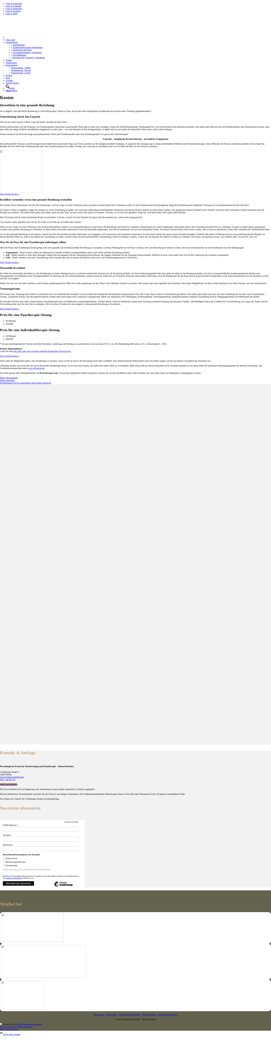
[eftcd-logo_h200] (32, 941)
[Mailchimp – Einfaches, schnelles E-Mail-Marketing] (63, 886)
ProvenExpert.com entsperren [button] (29, 1024)
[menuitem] (138, 37)
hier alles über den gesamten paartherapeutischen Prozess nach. (42, 351)
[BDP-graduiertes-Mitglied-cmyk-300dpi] (43, 977)
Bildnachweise (149, 1014)
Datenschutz (111, 1014)
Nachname (8, 845)
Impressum (99, 1014)
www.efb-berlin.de (36, 368)
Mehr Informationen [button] (9, 378)
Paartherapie (11, 865)
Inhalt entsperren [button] (7, 380)
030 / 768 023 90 (7, 779)
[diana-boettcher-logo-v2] (21, 32)
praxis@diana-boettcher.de (12, 777)
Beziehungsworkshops (16, 862)
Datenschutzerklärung (14, 878)
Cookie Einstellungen (167, 1014)
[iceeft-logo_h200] (22, 1008)
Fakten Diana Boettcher (129, 1014)
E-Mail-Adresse (10, 825)
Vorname (7, 835)
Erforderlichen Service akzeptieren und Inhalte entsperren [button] (25, 383)
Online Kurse (11, 858)
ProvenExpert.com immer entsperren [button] (16, 1027)
